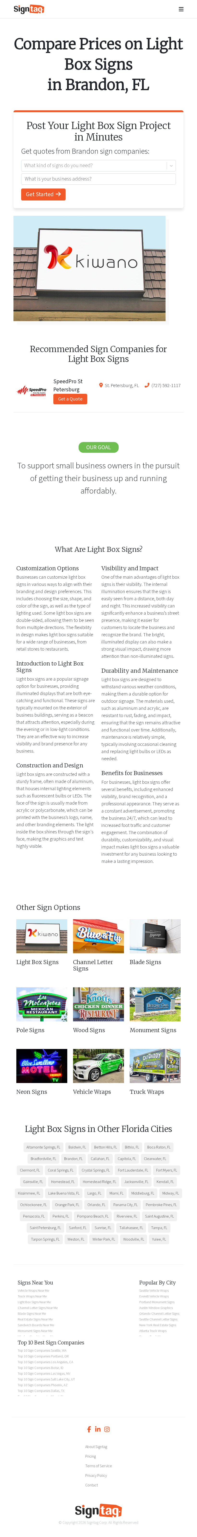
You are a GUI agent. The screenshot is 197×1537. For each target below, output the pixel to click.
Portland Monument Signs (156, 1302)
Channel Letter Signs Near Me (38, 1307)
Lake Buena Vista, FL (64, 1193)
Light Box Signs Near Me (34, 1302)
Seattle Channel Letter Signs (158, 1319)
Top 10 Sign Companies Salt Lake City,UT (46, 1379)
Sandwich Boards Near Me (36, 1325)
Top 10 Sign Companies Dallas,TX (41, 1390)
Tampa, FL (159, 1228)
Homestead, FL (63, 1181)
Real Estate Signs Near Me (35, 1319)
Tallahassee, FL (131, 1228)
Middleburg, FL (142, 1193)
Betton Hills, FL (105, 1147)
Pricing (90, 1456)
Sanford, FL (77, 1228)
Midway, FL (170, 1193)
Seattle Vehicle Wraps (154, 1290)
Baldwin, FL (77, 1147)
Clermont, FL (30, 1170)
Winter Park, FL (103, 1239)
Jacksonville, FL (136, 1181)
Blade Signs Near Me (32, 1313)
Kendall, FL (165, 1181)
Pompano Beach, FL (93, 1216)
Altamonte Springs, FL (43, 1147)
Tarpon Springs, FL (45, 1239)
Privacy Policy (96, 1475)
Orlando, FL (96, 1204)
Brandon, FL (73, 1158)
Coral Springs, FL (61, 1170)
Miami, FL (116, 1193)
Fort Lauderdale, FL (133, 1170)
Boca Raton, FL (159, 1147)
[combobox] (24, 166)
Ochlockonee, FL (33, 1204)
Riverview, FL (127, 1216)
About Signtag (96, 1446)
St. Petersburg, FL (122, 385)
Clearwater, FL (155, 1158)
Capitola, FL (127, 1158)
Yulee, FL (159, 1239)
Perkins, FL (61, 1216)
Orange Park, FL (67, 1204)
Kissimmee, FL (29, 1193)
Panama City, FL (125, 1204)
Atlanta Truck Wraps (152, 1330)
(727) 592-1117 (166, 385)
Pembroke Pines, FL (161, 1204)
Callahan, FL (100, 1158)
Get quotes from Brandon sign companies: (85, 151)
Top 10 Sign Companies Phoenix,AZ (43, 1385)
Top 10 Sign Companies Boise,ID (40, 1367)
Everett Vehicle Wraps (154, 1296)
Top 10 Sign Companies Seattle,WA (42, 1350)
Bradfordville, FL (43, 1158)
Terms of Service (98, 1466)
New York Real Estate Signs (157, 1325)
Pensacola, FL (34, 1216)
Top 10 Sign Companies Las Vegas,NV (44, 1373)
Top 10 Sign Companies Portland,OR (43, 1356)
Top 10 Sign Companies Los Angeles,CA (45, 1362)
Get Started (40, 194)
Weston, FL (76, 1239)
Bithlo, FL (132, 1147)
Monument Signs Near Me (35, 1330)
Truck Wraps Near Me (32, 1296)
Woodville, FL (133, 1239)
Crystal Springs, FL (96, 1170)
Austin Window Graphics (156, 1307)
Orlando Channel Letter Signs (159, 1313)
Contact (91, 1485)
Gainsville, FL (33, 1181)
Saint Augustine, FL (159, 1216)
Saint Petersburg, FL (45, 1228)
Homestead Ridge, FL (99, 1181)
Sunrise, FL (103, 1228)
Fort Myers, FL (166, 1170)
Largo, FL (94, 1193)
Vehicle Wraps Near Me (33, 1290)
